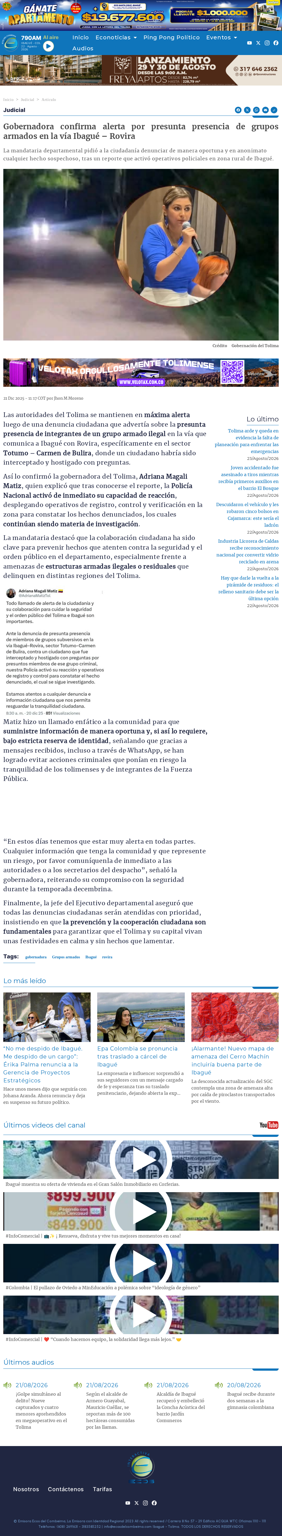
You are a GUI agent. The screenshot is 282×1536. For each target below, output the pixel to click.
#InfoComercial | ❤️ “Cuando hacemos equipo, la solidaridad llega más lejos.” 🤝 (93, 1339)
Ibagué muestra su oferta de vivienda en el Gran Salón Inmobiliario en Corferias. (93, 1184)
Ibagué (91, 957)
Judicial (27, 100)
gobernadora (36, 957)
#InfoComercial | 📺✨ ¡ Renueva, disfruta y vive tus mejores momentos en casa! (93, 1236)
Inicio (80, 37)
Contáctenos (66, 1489)
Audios (83, 48)
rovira (107, 957)
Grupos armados (66, 957)
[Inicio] (10, 43)
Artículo (49, 100)
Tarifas (102, 1489)
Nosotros (26, 1489)
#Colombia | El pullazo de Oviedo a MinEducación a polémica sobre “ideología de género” (103, 1288)
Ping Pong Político (171, 37)
